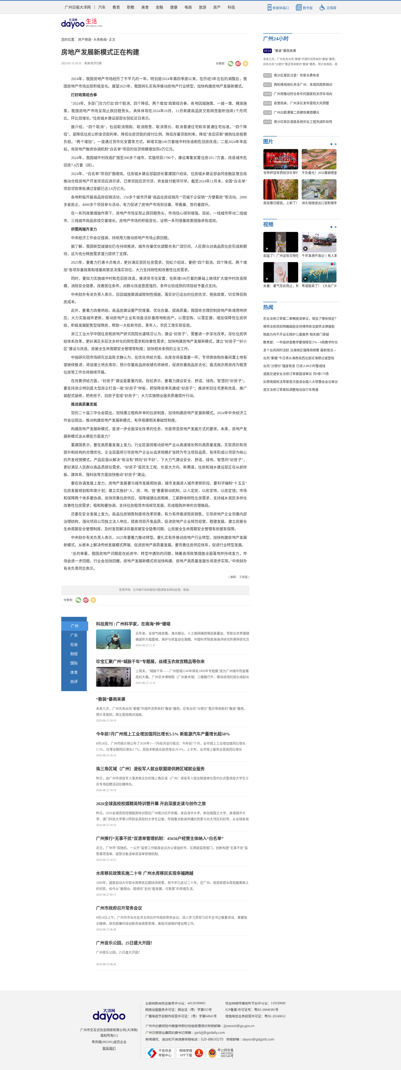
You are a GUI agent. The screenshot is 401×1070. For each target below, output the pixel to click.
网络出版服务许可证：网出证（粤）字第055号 (178, 1009)
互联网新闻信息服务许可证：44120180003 (175, 1003)
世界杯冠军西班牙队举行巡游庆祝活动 (291, 173)
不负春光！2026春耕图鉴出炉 (323, 173)
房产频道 (84, 39)
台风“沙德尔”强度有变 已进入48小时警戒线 (294, 366)
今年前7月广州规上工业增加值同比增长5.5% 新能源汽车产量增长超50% (163, 734)
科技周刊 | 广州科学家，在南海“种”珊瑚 (133, 624)
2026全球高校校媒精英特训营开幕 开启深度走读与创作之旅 (151, 803)
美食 (145, 7)
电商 (188, 7)
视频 (268, 224)
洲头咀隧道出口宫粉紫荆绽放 (323, 203)
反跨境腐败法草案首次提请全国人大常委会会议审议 (300, 382)
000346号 (227, 1056)
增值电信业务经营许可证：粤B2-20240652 (255, 1016)
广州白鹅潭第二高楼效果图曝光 (296, 112)
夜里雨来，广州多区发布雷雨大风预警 (301, 103)
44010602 (227, 1053)
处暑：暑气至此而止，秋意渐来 (286, 286)
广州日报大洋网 (78, 7)
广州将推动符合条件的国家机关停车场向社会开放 (303, 94)
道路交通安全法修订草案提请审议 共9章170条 (296, 374)
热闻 (268, 307)
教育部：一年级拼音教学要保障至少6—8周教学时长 (300, 342)
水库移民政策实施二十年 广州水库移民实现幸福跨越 (144, 873)
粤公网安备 (225, 1050)
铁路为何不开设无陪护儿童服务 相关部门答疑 (296, 334)
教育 (116, 7)
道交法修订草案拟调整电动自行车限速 (290, 389)
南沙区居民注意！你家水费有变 (296, 75)
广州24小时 (276, 39)
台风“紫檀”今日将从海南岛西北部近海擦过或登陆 (298, 358)
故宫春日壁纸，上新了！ (281, 203)
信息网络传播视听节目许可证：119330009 (255, 1003)
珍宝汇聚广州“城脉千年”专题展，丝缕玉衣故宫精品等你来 (150, 661)
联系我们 (109, 1048)
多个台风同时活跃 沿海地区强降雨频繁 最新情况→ (299, 350)
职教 (130, 7)
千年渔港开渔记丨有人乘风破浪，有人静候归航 (336, 255)
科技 (231, 7)
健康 (174, 7)
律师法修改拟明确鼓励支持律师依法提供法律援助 (299, 326)
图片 (268, 141)
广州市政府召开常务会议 (119, 908)
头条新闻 (100, 39)
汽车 (102, 7)
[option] (298, 179)
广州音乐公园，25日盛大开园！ (125, 943)
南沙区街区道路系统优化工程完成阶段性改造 (303, 122)
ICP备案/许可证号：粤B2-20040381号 (251, 1009)
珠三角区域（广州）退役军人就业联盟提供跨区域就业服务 (150, 769)
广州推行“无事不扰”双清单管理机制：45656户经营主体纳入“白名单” (159, 838)
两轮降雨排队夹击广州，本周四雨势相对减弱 (303, 85)
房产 (217, 7)
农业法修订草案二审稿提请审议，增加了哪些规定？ (300, 318)
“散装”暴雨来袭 (110, 699)
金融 (159, 7)
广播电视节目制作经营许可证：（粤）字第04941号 (181, 1016)
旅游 (202, 7)
